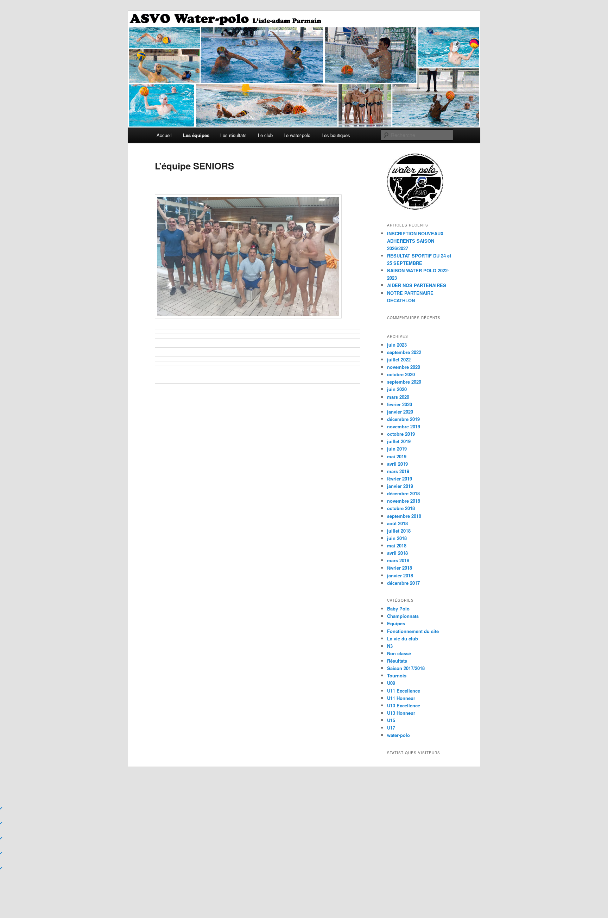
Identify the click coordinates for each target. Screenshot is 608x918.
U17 (391, 727)
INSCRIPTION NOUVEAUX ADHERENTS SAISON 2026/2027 (415, 241)
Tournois (396, 675)
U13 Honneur (401, 712)
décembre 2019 (403, 419)
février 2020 (399, 404)
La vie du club (402, 638)
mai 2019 (396, 456)
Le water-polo (297, 135)
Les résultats (233, 135)
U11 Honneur (401, 698)
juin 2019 (397, 448)
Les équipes (196, 135)
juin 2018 (397, 538)
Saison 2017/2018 (406, 668)
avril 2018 (397, 553)
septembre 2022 (404, 352)
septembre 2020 (404, 381)
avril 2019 (397, 463)
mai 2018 (396, 545)
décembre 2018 (403, 493)
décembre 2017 (403, 582)
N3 (390, 646)
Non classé (399, 653)
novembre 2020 (403, 367)
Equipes (396, 623)
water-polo (398, 735)
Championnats (403, 616)
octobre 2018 (401, 508)
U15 (391, 720)
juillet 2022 (399, 359)
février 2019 (399, 478)
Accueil (164, 135)
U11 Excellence (403, 690)
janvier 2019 (400, 486)
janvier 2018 (400, 575)
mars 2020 (398, 396)
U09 (391, 683)
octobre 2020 (401, 374)
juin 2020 (397, 389)
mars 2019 (398, 471)
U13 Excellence (403, 705)
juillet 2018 (399, 530)
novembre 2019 (403, 426)
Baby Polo (398, 608)
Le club (265, 135)
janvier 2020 (400, 411)
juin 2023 (397, 344)
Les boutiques (336, 135)
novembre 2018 (403, 500)
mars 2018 (398, 560)
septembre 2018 (404, 516)
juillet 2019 (399, 441)
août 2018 (397, 523)
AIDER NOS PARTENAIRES (416, 285)
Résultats (397, 660)
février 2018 (399, 567)
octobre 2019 (401, 433)
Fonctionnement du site (413, 631)
